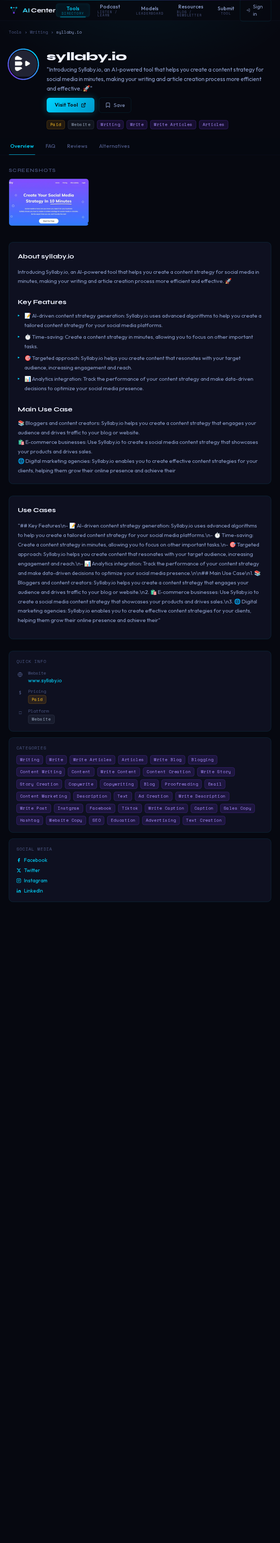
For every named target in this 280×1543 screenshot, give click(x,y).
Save (119, 105)
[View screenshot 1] (49, 202)
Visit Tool (66, 104)
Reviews (77, 146)
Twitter (32, 870)
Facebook (35, 860)
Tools (15, 32)
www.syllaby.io (45, 680)
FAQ (50, 146)
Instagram (35, 880)
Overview (22, 146)
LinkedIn (33, 890)
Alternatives (114, 146)
